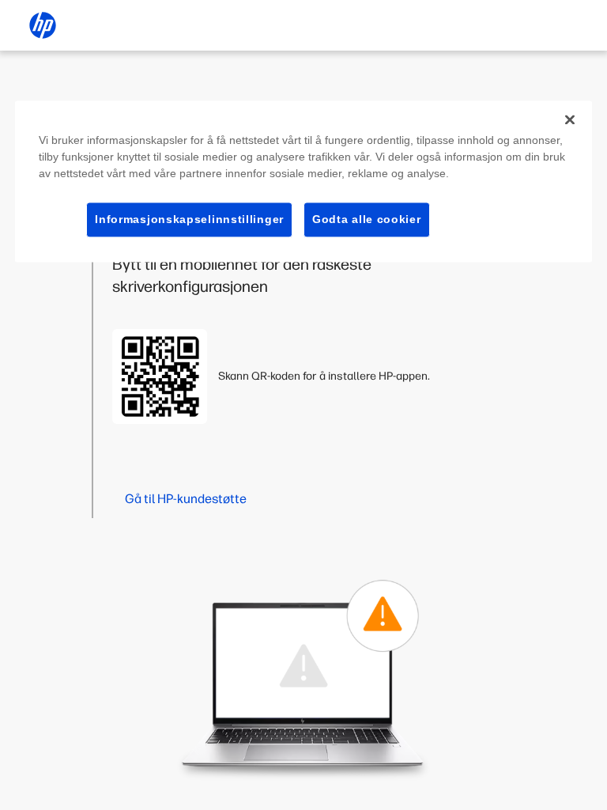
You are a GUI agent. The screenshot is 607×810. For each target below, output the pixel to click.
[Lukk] (569, 119)
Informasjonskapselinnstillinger (189, 219)
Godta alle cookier (366, 219)
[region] (303, 181)
